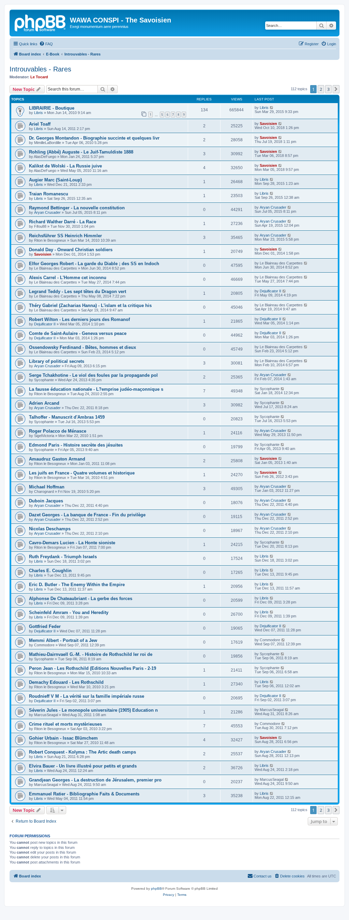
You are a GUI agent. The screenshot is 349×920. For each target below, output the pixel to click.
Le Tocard (39, 77)
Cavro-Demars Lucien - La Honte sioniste (72, 542)
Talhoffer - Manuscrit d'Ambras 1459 (67, 417)
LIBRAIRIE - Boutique (51, 108)
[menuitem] (46, 44)
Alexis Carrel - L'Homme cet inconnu (67, 277)
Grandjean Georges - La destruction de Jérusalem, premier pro (95, 779)
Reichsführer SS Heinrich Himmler (65, 235)
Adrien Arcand (44, 403)
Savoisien (268, 124)
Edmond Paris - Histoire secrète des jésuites (76, 445)
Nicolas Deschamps (50, 528)
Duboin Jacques (46, 500)
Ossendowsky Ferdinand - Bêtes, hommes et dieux (82, 347)
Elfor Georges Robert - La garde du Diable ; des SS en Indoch (94, 263)
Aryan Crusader (47, 212)
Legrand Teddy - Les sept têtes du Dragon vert (77, 291)
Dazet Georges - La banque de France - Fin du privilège (87, 514)
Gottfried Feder (45, 626)
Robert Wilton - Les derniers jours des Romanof (79, 319)
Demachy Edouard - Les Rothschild (66, 682)
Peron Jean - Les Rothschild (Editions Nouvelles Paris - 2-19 (92, 668)
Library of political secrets (56, 361)
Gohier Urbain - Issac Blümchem (63, 738)
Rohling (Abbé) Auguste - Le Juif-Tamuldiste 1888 (81, 152)
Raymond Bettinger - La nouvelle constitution (77, 207)
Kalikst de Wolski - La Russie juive (65, 165)
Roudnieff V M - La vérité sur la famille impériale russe (86, 696)
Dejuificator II (270, 291)
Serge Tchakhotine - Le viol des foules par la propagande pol (93, 375)
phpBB (156, 888)
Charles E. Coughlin (50, 570)
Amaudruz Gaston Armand (57, 459)
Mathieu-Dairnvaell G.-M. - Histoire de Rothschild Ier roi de (90, 654)
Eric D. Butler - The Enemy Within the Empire (77, 584)
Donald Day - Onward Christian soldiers (70, 249)
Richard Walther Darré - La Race (62, 221)
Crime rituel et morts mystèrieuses (65, 724)
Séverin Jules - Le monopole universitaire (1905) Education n (93, 710)
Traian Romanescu (48, 193)
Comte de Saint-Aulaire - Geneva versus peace (77, 333)
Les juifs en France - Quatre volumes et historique (82, 472)
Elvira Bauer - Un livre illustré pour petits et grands (83, 766)
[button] (336, 89)
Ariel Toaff (39, 124)
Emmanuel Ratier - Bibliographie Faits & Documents (84, 793)
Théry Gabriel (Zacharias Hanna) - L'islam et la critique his (90, 305)
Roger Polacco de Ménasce (57, 431)
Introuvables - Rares (40, 69)
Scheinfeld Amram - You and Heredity (68, 612)
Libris (38, 113)
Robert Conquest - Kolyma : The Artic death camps (82, 752)
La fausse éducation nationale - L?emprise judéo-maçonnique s (96, 389)
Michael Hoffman (46, 486)
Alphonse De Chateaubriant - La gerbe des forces (80, 598)
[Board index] (40, 22)
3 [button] (328, 89)
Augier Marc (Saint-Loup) (55, 179)
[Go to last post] (272, 108)
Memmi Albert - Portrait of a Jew (63, 640)
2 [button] (321, 89)
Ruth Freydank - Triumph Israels (63, 556)
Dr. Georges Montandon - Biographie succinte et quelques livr (94, 138)
